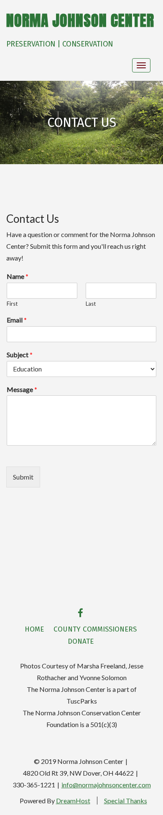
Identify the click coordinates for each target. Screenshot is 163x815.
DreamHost (73, 801)
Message (22, 389)
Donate (81, 641)
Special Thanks (125, 801)
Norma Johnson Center (80, 20)
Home (34, 629)
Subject (20, 354)
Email (17, 320)
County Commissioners (95, 629)
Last (91, 303)
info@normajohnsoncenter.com (106, 785)
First (12, 303)
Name (17, 276)
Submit (23, 477)
